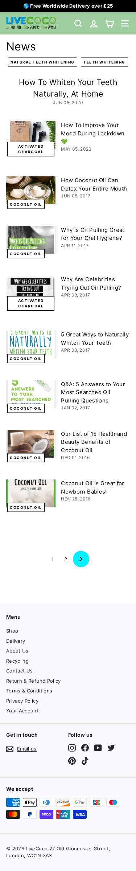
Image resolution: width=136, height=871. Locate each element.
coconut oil (26, 204)
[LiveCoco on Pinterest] (72, 761)
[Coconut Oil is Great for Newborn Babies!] (30, 493)
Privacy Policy (22, 701)
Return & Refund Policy (33, 681)
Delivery (15, 641)
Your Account (22, 710)
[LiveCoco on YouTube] (98, 748)
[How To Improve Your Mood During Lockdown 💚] (30, 135)
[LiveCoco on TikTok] (85, 761)
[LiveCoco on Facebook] (85, 748)
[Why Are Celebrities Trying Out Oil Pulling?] (30, 289)
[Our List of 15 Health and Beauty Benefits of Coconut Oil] (30, 444)
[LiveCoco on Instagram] (72, 748)
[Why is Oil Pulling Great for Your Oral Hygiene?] (30, 240)
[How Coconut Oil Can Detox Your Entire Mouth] (30, 190)
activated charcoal (31, 149)
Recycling (17, 661)
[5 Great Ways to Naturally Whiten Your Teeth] (30, 345)
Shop (12, 631)
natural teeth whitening (43, 62)
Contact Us (19, 671)
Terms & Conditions (29, 691)
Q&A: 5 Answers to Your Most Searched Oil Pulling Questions (93, 392)
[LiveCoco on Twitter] (111, 748)
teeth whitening (104, 62)
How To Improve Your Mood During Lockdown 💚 (92, 133)
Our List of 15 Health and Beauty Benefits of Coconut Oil (94, 442)
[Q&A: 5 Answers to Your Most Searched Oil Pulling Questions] (30, 394)
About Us (17, 651)
